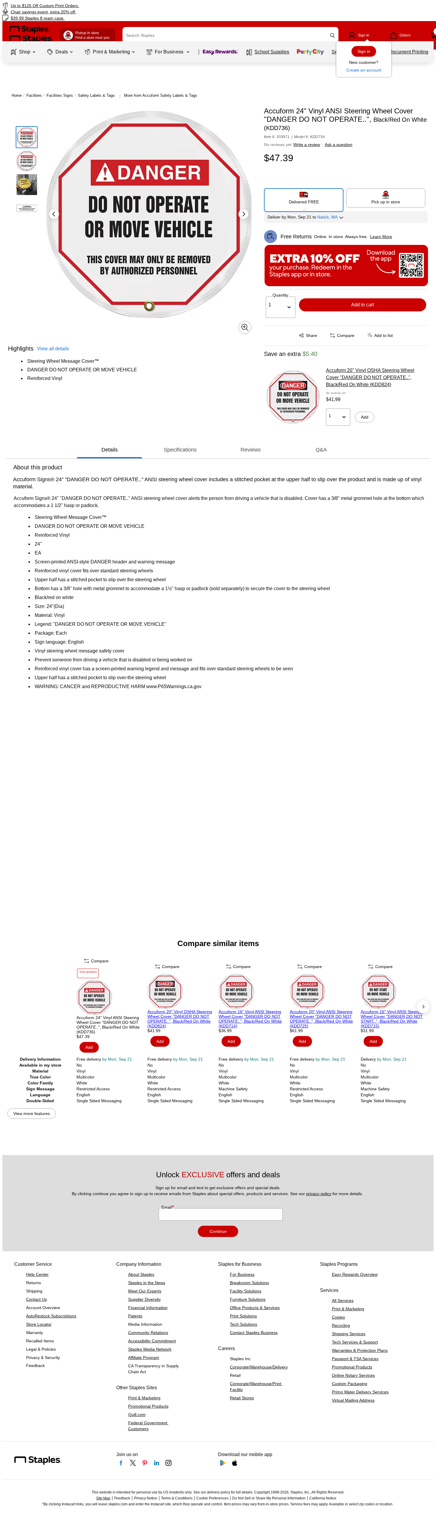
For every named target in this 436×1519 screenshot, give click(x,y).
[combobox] (230, 35)
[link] (74, 5)
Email (167, 1207)
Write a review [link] (306, 144)
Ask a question (338, 144)
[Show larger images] (245, 327)
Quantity (280, 295)
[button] (332, 35)
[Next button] (243, 214)
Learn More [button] (381, 236)
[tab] (109, 449)
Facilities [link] (34, 95)
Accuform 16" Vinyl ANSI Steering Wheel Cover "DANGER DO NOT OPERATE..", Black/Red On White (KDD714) (250, 1018)
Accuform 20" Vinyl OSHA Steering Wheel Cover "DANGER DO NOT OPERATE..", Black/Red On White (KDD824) (370, 377)
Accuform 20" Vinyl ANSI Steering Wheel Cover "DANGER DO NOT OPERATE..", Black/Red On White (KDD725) (321, 1018)
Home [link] (17, 95)
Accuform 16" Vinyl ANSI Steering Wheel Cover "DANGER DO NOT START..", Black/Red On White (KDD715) (392, 1018)
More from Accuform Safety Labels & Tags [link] (160, 95)
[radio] (304, 197)
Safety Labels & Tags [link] (96, 95)
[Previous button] (54, 214)
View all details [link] (53, 348)
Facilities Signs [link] (60, 95)
